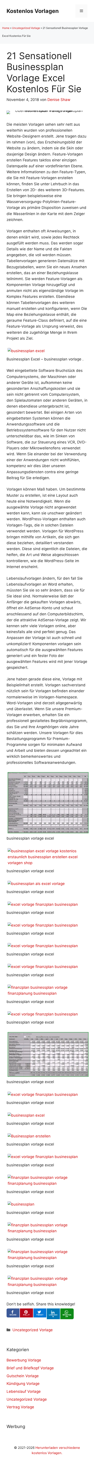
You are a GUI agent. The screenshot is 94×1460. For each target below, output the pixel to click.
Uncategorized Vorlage (26, 28)
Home (5, 28)
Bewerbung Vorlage (24, 1360)
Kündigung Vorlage (23, 1383)
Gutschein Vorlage (23, 1376)
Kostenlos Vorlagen (33, 11)
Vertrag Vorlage (20, 1407)
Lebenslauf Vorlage (24, 1391)
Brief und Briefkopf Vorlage (30, 1368)
